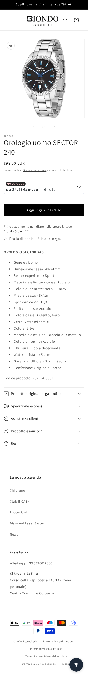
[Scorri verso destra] (54, 127)
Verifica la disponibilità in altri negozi (33, 238)
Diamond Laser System (28, 523)
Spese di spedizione (34, 169)
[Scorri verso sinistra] (33, 127)
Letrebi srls (30, 641)
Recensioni (18, 512)
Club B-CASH (20, 501)
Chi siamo (17, 490)
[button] (9, 20)
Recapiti (66, 663)
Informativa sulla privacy (46, 648)
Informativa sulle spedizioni (39, 663)
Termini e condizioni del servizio (46, 656)
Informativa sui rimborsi (59, 641)
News (14, 534)
